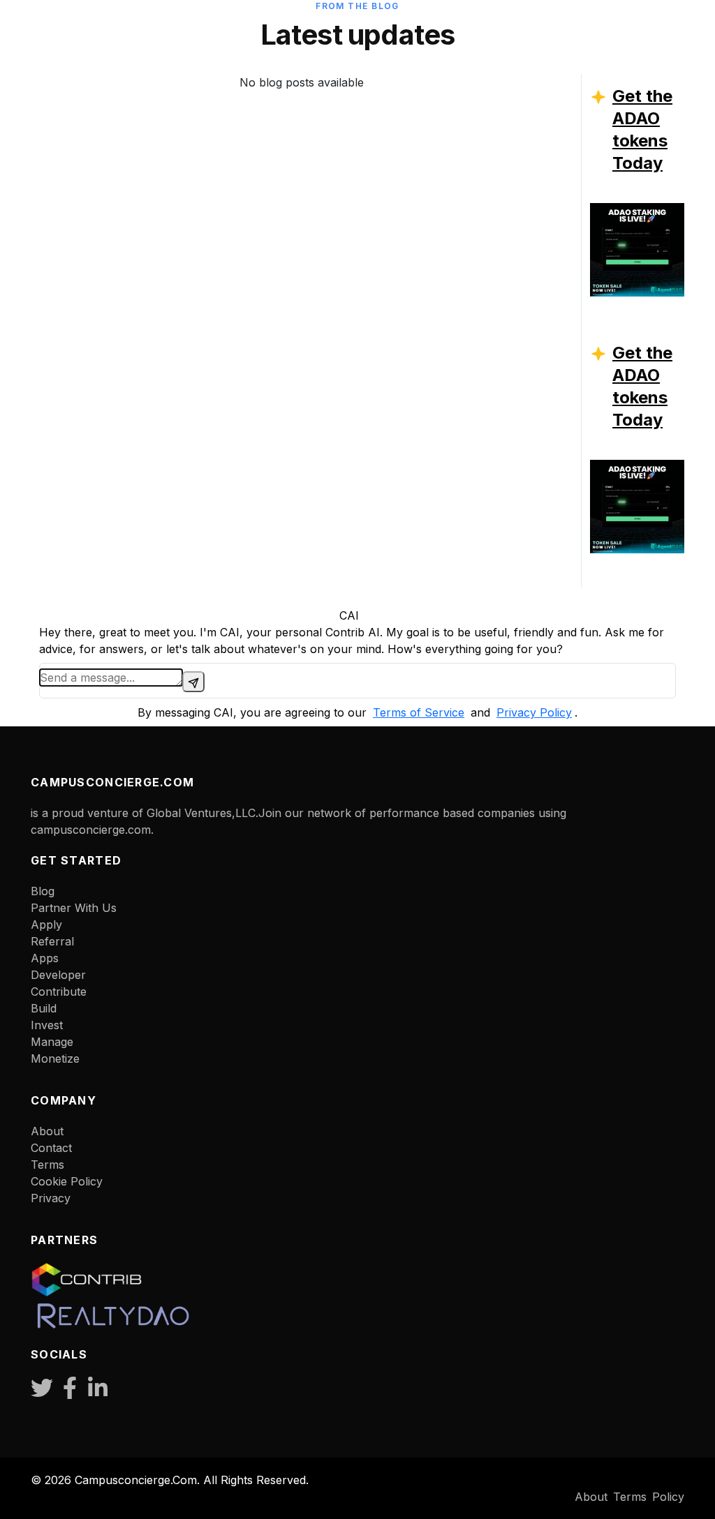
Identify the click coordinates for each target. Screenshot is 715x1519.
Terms (630, 1497)
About (47, 1131)
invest (47, 1025)
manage (52, 1042)
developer (58, 975)
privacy (51, 1198)
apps (45, 958)
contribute (59, 991)
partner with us (74, 908)
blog (42, 891)
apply (46, 924)
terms (47, 1165)
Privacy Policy (534, 712)
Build (44, 1008)
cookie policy (67, 1181)
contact (51, 1148)
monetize (55, 1058)
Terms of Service (418, 712)
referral (52, 941)
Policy (668, 1497)
